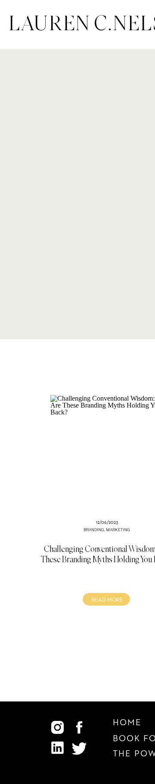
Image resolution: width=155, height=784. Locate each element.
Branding (94, 529)
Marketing (118, 529)
